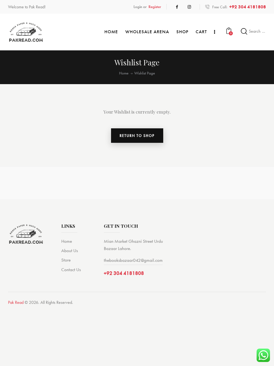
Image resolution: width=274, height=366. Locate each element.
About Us (69, 250)
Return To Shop (137, 135)
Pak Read (16, 302)
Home (123, 73)
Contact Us (71, 269)
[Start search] (244, 31)
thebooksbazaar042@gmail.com (133, 260)
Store (66, 260)
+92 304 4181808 (124, 273)
